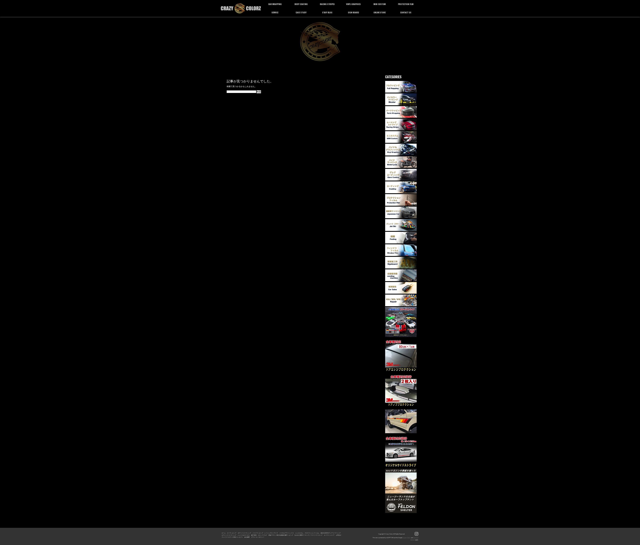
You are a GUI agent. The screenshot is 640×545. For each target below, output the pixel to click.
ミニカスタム (299, 533)
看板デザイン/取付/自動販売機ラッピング (280, 535)
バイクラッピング (257, 533)
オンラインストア (329, 535)
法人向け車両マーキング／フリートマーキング (308, 535)
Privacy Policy (406, 537)
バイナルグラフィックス (286, 533)
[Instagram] (416, 534)
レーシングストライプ (271, 533)
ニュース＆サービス (244, 535)
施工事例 (253, 535)
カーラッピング (231, 533)
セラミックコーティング (229, 535)
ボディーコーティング (244, 533)
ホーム (224, 533)
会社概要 (247, 537)
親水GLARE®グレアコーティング (331, 533)
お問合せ (338, 535)
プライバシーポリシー (257, 537)
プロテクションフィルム (312, 533)
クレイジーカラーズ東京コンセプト (232, 537)
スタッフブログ (262, 535)
